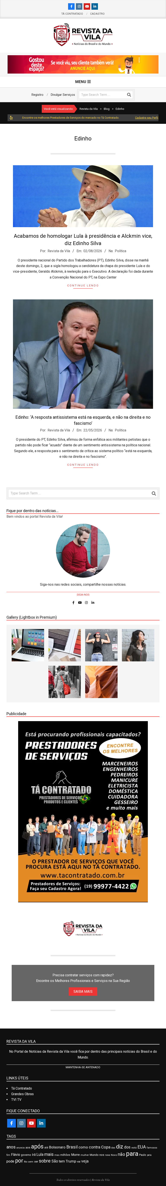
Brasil (72, 1147)
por (19, 1161)
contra (94, 1147)
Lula (40, 1154)
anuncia (20, 1147)
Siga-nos (83, 594)
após (37, 1146)
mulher (85, 1154)
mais (49, 1154)
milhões (65, 1154)
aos (28, 1147)
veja (85, 1161)
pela (149, 1155)
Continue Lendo (83, 285)
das (113, 1147)
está (134, 1147)
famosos (152, 1147)
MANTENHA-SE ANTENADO (83, 1067)
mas (56, 1154)
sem (30, 1161)
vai (78, 1161)
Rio (25, 1161)
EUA (141, 1147)
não (121, 1154)
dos (127, 1147)
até (46, 1147)
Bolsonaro (57, 1147)
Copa (105, 1147)
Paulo (142, 1154)
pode (10, 1161)
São (54, 1161)
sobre (45, 1161)
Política (120, 251)
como (83, 1147)
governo (26, 1154)
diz (119, 1146)
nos (101, 1154)
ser (36, 1161)
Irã (34, 1155)
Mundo (94, 1154)
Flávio (15, 1155)
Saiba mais (83, 991)
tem (62, 1161)
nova (107, 1155)
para (132, 1153)
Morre (75, 1155)
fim (8, 1155)
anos (11, 1147)
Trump (71, 1161)
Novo (114, 1154)
